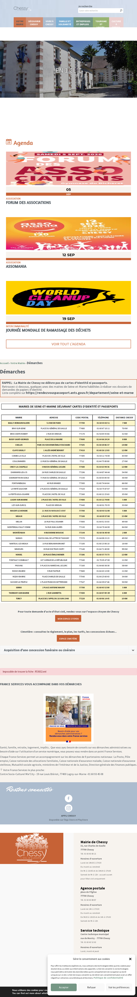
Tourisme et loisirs (101, 23)
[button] (130, 959)
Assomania (16, 266)
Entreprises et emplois (83, 23)
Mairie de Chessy (94, 842)
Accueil (4, 363)
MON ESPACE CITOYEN (68, 618)
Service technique (95, 930)
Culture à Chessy (116, 23)
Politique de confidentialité (108, 977)
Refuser (91, 987)
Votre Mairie (19, 23)
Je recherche (85, 6)
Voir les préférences (118, 987)
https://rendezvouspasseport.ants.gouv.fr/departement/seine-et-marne (80, 393)
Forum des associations (28, 202)
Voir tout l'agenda (68, 344)
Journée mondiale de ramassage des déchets (48, 330)
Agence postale (93, 888)
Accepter (63, 987)
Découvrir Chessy (34, 23)
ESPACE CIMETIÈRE (68, 638)
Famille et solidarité (64, 23)
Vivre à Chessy (49, 23)
